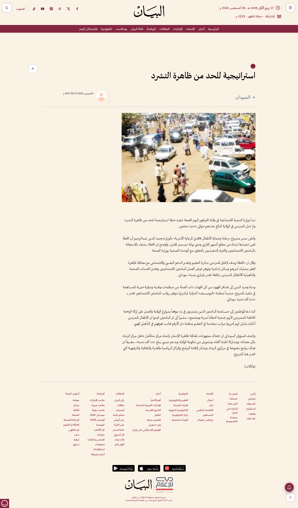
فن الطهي (74, 429)
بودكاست (121, 29)
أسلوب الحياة (72, 393)
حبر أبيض (119, 419)
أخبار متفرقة (98, 454)
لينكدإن (251, 398)
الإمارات (177, 29)
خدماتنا (234, 398)
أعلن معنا (233, 403)
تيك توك (251, 418)
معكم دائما (118, 414)
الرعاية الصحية (71, 419)
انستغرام (250, 408)
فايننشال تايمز (88, 29)
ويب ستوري (155, 424)
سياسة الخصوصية (232, 419)
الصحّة (75, 414)
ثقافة (76, 410)
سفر (76, 434)
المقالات (164, 29)
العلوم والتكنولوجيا (178, 400)
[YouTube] (42, 8)
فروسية (100, 424)
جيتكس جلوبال (205, 419)
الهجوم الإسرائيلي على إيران (146, 429)
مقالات (120, 405)
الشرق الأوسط (153, 410)
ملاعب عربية (98, 405)
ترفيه (76, 439)
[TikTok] (34, 8)
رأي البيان (119, 400)
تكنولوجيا (106, 29)
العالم (158, 414)
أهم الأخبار (155, 400)
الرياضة (151, 29)
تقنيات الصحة (181, 405)
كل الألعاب (99, 429)
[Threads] (60, 8)
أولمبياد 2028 (97, 419)
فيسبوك (251, 403)
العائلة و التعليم (71, 424)
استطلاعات (99, 449)
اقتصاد (190, 29)
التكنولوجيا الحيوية (178, 410)
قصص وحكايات (96, 439)
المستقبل (208, 414)
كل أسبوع (119, 434)
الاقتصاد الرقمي (204, 410)
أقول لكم (119, 444)
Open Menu (290, 7)
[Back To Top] (290, 497)
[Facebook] (77, 8)
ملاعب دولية (98, 410)
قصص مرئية (154, 419)
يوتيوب (251, 413)
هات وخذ (119, 439)
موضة (76, 400)
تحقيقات (100, 444)
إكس (252, 393)
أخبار (202, 29)
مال (211, 405)
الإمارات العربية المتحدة (148, 405)
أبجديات (120, 410)
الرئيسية (213, 29)
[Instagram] (51, 8)
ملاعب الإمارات (97, 400)
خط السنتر (118, 429)
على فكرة (119, 424)
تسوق (76, 444)
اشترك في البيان (232, 410)
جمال (76, 405)
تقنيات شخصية (180, 419)
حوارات (101, 434)
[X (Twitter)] (68, 8)
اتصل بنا (233, 393)
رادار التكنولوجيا (180, 414)
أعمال (210, 400)
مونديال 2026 (97, 414)
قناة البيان (137, 29)
